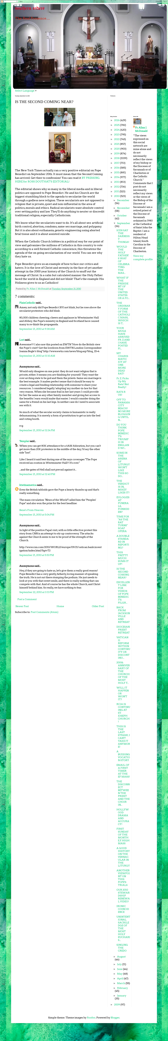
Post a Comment (27, 599)
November (123, 207)
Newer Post (22, 606)
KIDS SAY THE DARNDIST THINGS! (123, 236)
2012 (117, 186)
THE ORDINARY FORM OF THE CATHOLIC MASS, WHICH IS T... (123, 313)
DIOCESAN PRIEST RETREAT (123, 629)
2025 (117, 125)
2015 (117, 172)
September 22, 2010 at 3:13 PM (36, 592)
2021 (117, 143)
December (123, 200)
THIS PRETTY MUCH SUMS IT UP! (122, 558)
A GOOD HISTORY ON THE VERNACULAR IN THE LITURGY (123, 857)
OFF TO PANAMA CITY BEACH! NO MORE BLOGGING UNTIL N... (123, 409)
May (120, 973)
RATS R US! (121, 393)
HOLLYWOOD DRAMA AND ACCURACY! (122, 817)
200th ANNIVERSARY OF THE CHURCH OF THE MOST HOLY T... (123, 672)
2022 (117, 139)
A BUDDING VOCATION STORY (123, 756)
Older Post (98, 606)
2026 (117, 120)
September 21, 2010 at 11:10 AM (37, 355)
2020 (117, 148)
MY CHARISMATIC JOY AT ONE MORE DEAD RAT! (122, 363)
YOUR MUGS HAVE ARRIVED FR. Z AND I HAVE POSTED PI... (123, 338)
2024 (117, 129)
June (120, 969)
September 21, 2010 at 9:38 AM (37, 328)
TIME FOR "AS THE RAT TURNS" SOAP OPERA (122, 524)
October (122, 215)
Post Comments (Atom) (44, 612)
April (120, 978)
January (121, 995)
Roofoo (91, 1017)
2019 (117, 153)
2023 (117, 134)
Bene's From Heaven (31, 510)
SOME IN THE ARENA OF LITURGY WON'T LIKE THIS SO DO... (123, 464)
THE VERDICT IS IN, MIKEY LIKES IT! (123, 486)
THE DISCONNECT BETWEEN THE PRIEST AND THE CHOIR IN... (123, 793)
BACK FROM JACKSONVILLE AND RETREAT (123, 614)
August (121, 956)
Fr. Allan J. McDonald (141, 129)
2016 (117, 167)
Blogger (115, 1017)
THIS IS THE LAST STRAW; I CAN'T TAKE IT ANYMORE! (123, 736)
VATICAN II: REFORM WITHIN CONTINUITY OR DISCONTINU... (123, 647)
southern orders (30, 8)
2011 (117, 191)
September (123, 223)
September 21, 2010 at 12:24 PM (37, 430)
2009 (117, 1004)
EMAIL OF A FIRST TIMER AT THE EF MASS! (123, 771)
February (122, 988)
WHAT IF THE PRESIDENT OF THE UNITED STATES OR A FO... (123, 288)
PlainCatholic (27, 302)
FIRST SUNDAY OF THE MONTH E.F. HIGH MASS (123, 836)
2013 (117, 181)
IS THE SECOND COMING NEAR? (122, 573)
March (121, 983)
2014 (117, 177)
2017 (117, 162)
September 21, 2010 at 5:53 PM (36, 555)
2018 (117, 158)
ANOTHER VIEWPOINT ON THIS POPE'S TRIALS (123, 877)
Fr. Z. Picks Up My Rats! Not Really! (122, 383)
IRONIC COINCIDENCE (122, 909)
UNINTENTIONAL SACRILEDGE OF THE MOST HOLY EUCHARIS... (123, 928)
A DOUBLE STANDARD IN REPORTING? (122, 541)
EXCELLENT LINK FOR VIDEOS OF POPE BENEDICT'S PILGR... (123, 592)
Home (60, 606)
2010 (117, 196)
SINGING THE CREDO (122, 947)
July (119, 964)
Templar (24, 441)
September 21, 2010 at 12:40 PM (37, 474)
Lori (21, 339)
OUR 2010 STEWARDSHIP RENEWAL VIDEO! (123, 895)
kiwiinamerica (28, 484)
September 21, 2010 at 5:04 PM (36, 514)
